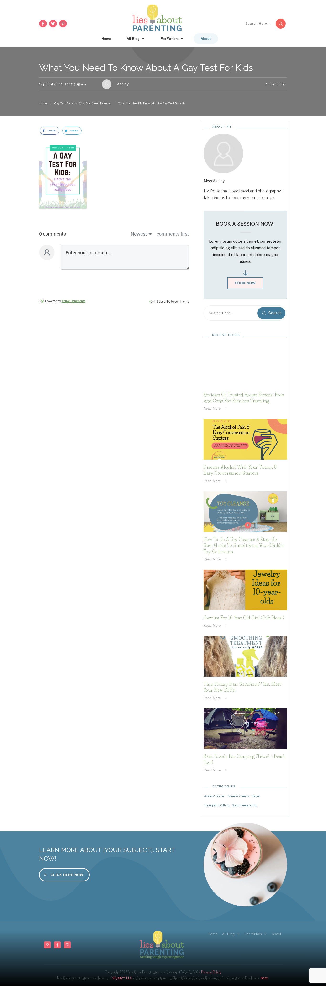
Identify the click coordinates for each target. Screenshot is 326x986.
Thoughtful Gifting (217, 805)
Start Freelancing (244, 805)
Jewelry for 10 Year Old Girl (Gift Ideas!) (244, 617)
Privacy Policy (211, 972)
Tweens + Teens (238, 796)
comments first (173, 234)
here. (264, 978)
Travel (255, 796)
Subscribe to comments (173, 301)
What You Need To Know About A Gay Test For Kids (146, 67)
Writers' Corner (214, 796)
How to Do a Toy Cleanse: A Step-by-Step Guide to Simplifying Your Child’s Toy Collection (244, 545)
